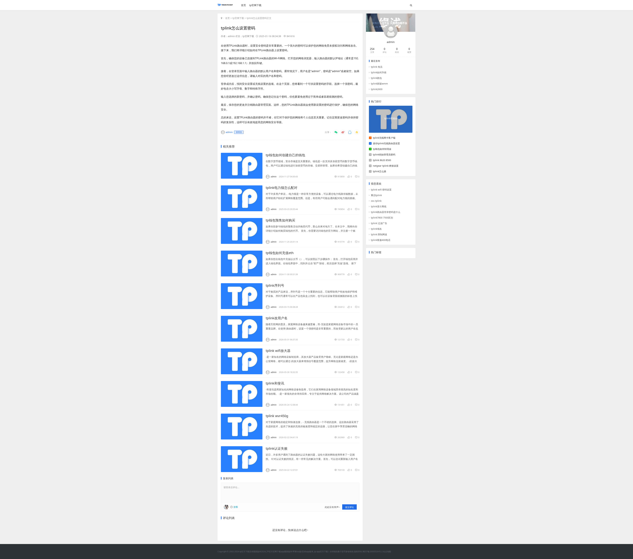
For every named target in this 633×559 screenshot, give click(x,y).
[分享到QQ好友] (349, 132)
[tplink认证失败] (241, 459)
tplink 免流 (376, 66)
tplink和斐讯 (275, 383)
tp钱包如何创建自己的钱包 (285, 155)
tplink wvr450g (277, 416)
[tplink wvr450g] (241, 426)
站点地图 (387, 551)
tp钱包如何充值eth (280, 253)
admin (391, 42)
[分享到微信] (336, 132)
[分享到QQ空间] (356, 132)
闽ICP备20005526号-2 (372, 551)
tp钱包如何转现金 (382, 148)
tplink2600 (376, 89)
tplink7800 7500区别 (382, 217)
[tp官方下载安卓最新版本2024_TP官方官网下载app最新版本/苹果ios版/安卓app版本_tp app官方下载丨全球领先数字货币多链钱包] (225, 6)
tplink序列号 (275, 285)
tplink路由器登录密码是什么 (385, 212)
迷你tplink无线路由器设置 (386, 143)
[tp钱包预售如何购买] (241, 231)
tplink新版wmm (379, 83)
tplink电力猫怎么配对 (281, 187)
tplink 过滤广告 (379, 223)
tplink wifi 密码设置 (381, 189)
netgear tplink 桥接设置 (385, 165)
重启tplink (376, 195)
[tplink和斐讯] (241, 394)
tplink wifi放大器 (278, 350)
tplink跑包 (376, 78)
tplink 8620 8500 (382, 160)
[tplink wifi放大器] (241, 361)
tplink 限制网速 (379, 234)
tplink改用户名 (276, 318)
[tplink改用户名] (241, 329)
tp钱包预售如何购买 (280, 220)
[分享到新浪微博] (343, 132)
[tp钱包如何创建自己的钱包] (241, 166)
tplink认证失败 (276, 448)
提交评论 (349, 507)
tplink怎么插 (379, 171)
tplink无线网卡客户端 (384, 137)
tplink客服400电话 (380, 240)
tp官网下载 (255, 5)
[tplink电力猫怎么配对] (241, 198)
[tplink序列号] (241, 296)
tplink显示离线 (378, 206)
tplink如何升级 (378, 72)
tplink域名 (376, 228)
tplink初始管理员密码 (384, 154)
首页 (243, 5)
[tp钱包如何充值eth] (241, 263)
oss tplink (376, 200)
